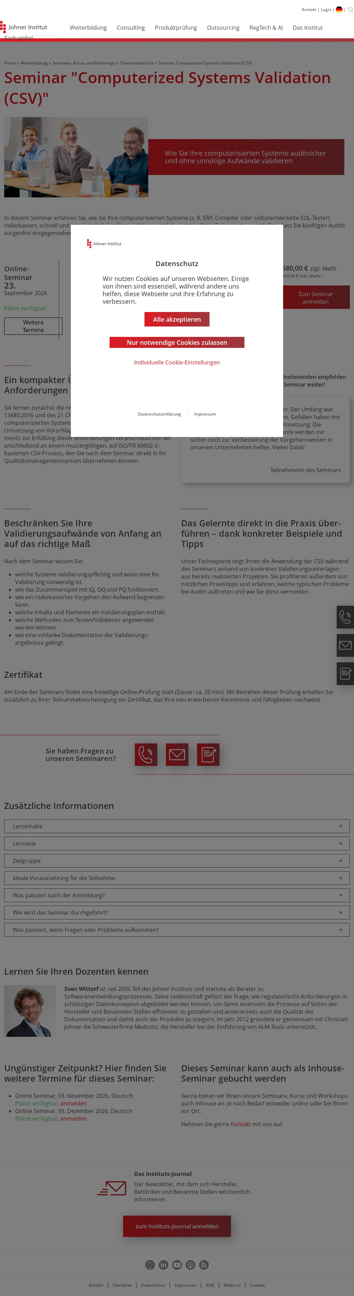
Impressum (205, 414)
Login (326, 9)
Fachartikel (18, 38)
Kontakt (309, 9)
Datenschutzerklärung (159, 414)
